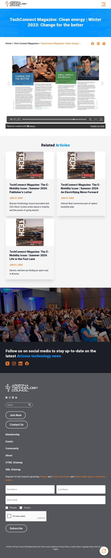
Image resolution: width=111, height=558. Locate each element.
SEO (96, 547)
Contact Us (17, 424)
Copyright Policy (88, 547)
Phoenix (43, 476)
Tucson (25, 507)
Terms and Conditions (49, 547)
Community (12, 448)
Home (9, 43)
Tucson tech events (61, 476)
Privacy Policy (64, 547)
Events (9, 441)
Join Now (15, 415)
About (9, 455)
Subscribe (16, 528)
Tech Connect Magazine (26, 43)
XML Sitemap (13, 469)
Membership (12, 434)
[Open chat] (104, 551)
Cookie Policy (76, 547)
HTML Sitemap (14, 462)
